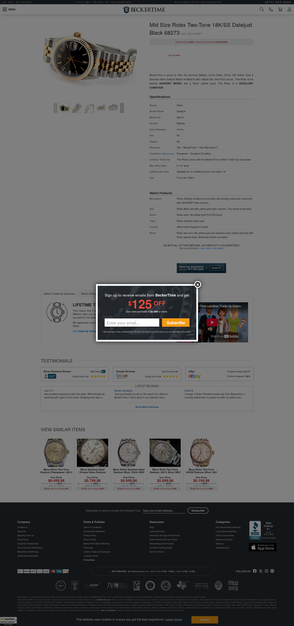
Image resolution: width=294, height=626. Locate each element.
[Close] (197, 284)
